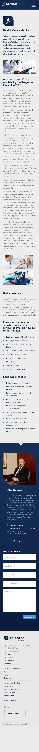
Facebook (11, 654)
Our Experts (8, 672)
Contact (6, 707)
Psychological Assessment (12, 689)
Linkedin (11, 660)
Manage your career (10, 701)
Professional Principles (11, 669)
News (6, 675)
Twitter (10, 657)
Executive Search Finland (12, 683)
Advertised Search (10, 692)
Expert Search (8, 686)
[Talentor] (19, 4)
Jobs (5, 704)
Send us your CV (14, 713)
